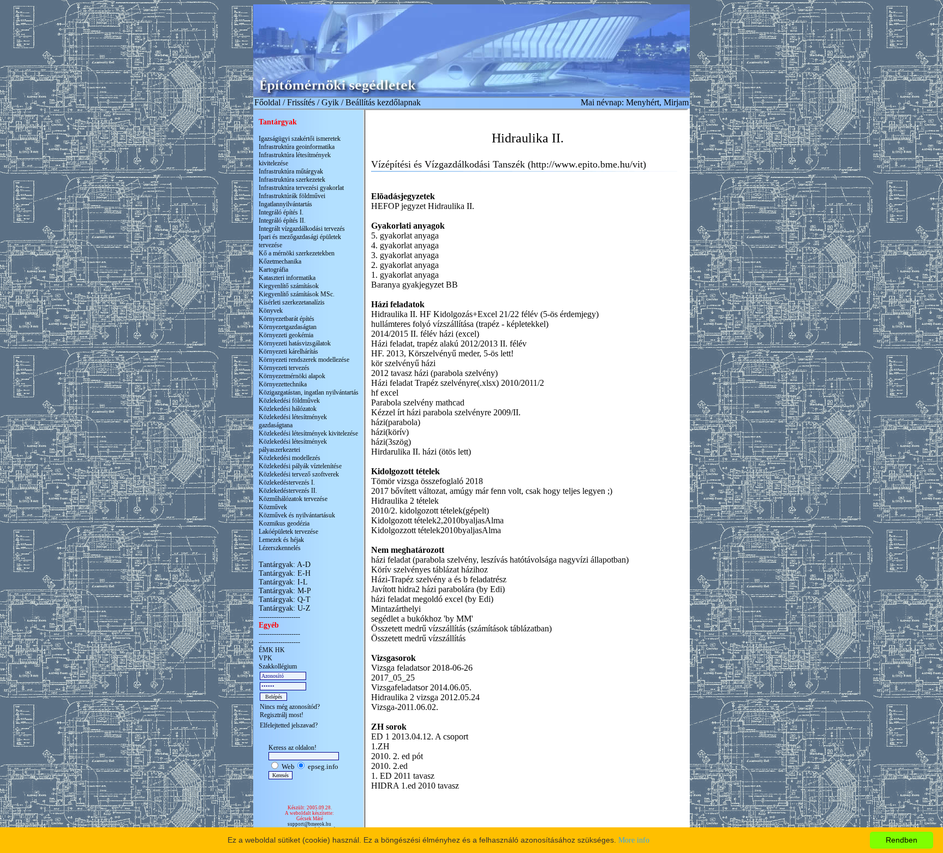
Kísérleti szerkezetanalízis (292, 302)
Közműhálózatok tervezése (293, 499)
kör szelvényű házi (403, 363)
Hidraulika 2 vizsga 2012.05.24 (425, 697)
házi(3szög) (391, 441)
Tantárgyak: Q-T (285, 599)
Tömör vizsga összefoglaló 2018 (427, 481)
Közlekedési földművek (289, 400)
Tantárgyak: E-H (285, 573)
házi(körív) (390, 432)
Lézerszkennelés (280, 548)
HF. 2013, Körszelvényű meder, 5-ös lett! (442, 353)
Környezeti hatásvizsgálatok (295, 343)
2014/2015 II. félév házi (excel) (425, 333)
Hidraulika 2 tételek (405, 500)
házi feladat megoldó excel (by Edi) (432, 599)
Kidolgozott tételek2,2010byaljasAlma (437, 520)
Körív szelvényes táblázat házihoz (429, 569)
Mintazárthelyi (396, 608)
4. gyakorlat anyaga (405, 245)
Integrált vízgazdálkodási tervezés (302, 228)
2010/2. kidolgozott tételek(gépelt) (430, 510)
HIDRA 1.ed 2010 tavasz (415, 785)
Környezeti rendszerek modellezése (304, 359)
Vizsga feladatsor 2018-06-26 (422, 667)
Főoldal (267, 102)
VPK (265, 658)
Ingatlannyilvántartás (285, 204)
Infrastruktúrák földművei (292, 196)
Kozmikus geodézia (284, 523)
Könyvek (271, 310)
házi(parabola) (395, 422)
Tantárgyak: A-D (285, 564)
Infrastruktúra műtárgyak (291, 171)
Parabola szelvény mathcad (417, 402)
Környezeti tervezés (284, 368)
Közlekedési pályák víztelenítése (300, 466)
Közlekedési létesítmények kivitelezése (308, 433)
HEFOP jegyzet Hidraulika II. (422, 206)
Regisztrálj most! (281, 715)
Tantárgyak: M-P (285, 591)
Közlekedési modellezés (289, 458)
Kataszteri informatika (287, 278)
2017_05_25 (393, 677)
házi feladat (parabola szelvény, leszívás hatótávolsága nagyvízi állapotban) (500, 559)
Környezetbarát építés (286, 319)
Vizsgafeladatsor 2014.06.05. (421, 687)
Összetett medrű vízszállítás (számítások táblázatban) (461, 628)
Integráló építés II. (282, 220)
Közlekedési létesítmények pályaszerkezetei (293, 446)
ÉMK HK (272, 650)
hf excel (384, 392)
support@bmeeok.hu (309, 824)
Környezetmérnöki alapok (292, 376)
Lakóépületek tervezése (288, 531)
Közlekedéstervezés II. (288, 490)
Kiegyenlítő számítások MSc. (297, 294)
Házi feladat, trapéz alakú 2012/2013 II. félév (449, 343)
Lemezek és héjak (281, 540)
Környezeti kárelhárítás (288, 351)
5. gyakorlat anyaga (405, 235)
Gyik (330, 102)
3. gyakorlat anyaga (405, 255)
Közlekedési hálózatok (288, 409)
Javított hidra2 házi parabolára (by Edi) (438, 589)
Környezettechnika (283, 384)
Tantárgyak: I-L (283, 582)
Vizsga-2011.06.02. (404, 707)
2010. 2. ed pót (397, 756)
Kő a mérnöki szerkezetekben (297, 253)
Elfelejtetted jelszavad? (289, 725)
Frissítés (301, 102)
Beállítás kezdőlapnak (383, 102)
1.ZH (380, 746)
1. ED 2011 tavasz (402, 775)
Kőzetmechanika (280, 261)
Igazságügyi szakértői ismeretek (300, 138)
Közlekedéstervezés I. (287, 482)
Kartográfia (273, 269)
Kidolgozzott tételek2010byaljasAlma (436, 530)
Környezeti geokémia (286, 335)
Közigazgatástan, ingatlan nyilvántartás (309, 392)
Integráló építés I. (281, 212)
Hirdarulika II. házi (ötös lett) (421, 451)
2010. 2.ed (389, 766)
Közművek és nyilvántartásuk (297, 515)
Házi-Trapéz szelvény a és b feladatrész (438, 579)
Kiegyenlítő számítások (289, 286)
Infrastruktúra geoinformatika (297, 147)
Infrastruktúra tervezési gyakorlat (301, 188)
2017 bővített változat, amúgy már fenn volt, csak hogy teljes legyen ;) (491, 491)
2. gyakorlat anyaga (405, 265)
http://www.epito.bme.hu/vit (587, 164)
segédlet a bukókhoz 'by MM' (422, 618)
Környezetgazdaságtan (288, 327)
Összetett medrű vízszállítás (418, 638)
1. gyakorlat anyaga (405, 274)
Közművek (273, 507)
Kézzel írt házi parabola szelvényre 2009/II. (446, 412)
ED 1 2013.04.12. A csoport (419, 736)
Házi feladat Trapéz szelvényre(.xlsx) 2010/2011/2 (457, 382)
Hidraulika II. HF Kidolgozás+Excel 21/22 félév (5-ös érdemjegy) (485, 314)
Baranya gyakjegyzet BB (414, 284)
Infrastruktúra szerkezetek (292, 179)
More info (633, 840)
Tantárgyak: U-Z (285, 608)
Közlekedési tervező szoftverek (299, 474)
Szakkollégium (278, 666)
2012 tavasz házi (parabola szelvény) (434, 373)
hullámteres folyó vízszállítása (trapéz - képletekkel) (459, 324)
